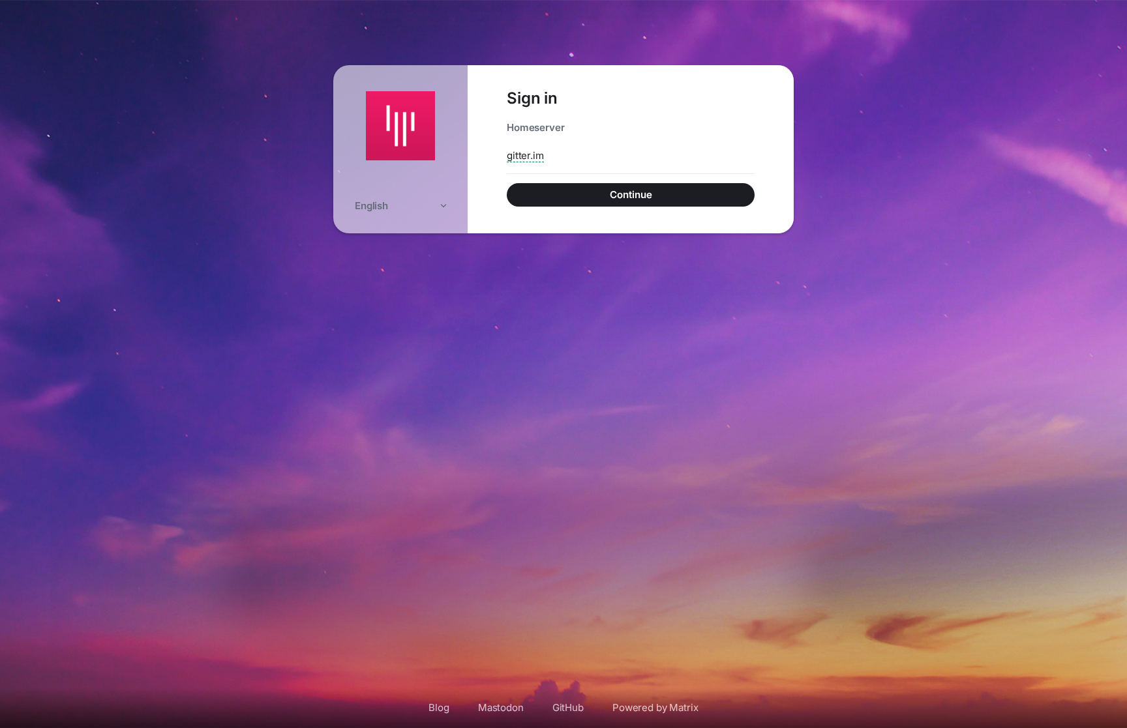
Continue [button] (631, 194)
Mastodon (501, 707)
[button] (400, 205)
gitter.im (525, 155)
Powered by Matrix (655, 707)
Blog (438, 707)
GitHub (568, 707)
